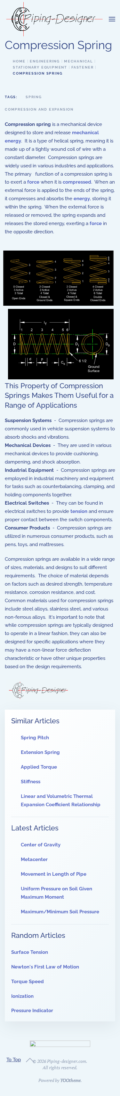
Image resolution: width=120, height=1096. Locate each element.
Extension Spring (40, 752)
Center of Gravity (40, 845)
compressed (77, 182)
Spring (34, 97)
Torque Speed (27, 981)
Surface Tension (29, 952)
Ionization (22, 996)
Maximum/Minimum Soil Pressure (60, 912)
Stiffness (30, 782)
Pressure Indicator (32, 1010)
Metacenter (34, 859)
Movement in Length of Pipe (53, 874)
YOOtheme (70, 1080)
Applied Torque (39, 767)
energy (82, 198)
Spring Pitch (35, 738)
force (33, 182)
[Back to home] (54, 19)
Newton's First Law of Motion (45, 967)
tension (78, 511)
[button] (112, 19)
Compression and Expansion (39, 109)
